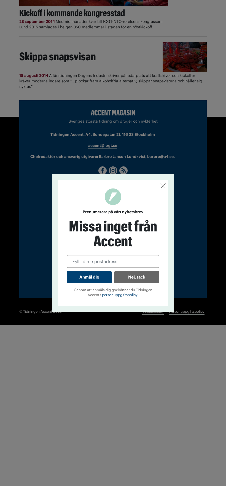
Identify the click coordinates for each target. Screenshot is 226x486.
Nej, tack (136, 277)
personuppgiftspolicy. (120, 295)
